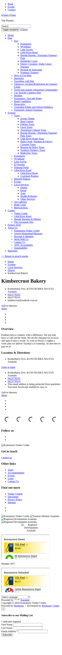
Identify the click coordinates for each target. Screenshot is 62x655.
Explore (12, 112)
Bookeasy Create (50, 605)
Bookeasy (19, 605)
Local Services (21, 184)
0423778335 (14, 294)
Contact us (6, 457)
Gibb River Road (22, 170)
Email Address (9, 631)
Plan (10, 38)
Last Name (7, 628)
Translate (24, 600)
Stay (16, 41)
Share (4, 308)
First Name (7, 624)
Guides (11, 210)
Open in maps (8, 367)
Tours (17, 115)
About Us (12, 227)
